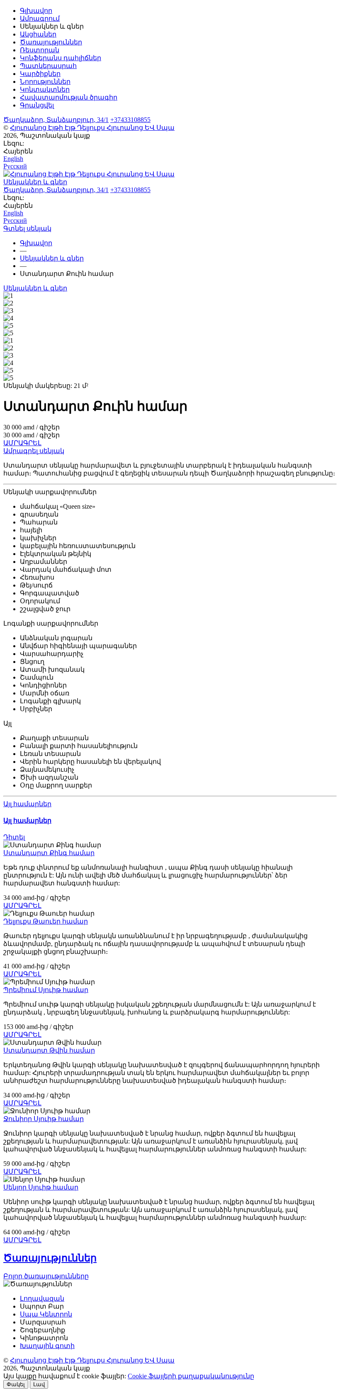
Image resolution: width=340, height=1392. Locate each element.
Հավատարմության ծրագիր (68, 97)
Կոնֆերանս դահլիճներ (60, 57)
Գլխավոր (36, 10)
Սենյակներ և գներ (35, 288)
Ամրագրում (40, 18)
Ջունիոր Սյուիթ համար (43, 1118)
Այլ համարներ (27, 803)
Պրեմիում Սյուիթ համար (45, 989)
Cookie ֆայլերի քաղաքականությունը (191, 1376)
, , (56, 119)
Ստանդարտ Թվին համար (49, 1050)
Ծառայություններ (51, 42)
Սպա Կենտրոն (46, 1314)
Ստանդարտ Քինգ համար (49, 852)
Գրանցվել (37, 105)
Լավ (39, 1384)
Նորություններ (45, 81)
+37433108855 (130, 119)
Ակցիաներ (38, 34)
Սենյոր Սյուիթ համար (40, 1187)
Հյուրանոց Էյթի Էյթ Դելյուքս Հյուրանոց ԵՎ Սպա (92, 127)
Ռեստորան (39, 50)
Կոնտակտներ (45, 89)
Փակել (16, 1384)
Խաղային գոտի (47, 1345)
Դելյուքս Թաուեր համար (45, 921)
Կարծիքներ (40, 73)
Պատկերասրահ (48, 65)
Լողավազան (42, 1298)
